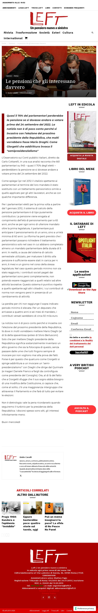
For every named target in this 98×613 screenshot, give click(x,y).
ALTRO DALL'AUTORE (32, 494)
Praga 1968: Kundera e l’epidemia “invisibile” (9, 521)
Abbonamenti (9, 8)
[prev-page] (3, 535)
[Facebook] (20, 105)
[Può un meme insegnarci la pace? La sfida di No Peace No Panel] (54, 507)
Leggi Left (23, 8)
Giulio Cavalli (13, 93)
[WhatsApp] (37, 105)
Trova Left (37, 8)
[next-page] (7, 535)
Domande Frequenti (74, 8)
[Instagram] (49, 597)
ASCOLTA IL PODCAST (81, 410)
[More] (45, 105)
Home (4, 43)
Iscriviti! (81, 352)
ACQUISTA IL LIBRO (82, 212)
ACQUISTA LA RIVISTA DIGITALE (81, 157)
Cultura (68, 32)
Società (44, 32)
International (13, 38)
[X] (28, 105)
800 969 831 (37, 585)
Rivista (8, 32)
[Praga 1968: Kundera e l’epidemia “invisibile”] (11, 507)
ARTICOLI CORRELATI (33, 490)
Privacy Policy (49, 593)
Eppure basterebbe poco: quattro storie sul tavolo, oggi (31, 523)
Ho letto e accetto (81, 342)
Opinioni (12, 43)
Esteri (56, 32)
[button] (92, 32)
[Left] (49, 20)
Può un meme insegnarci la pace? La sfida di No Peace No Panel (54, 523)
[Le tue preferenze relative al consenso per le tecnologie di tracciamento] (84, 608)
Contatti (57, 8)
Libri (47, 8)
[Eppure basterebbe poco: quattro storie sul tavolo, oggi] (32, 507)
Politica (16, 76)
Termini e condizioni (49, 591)
